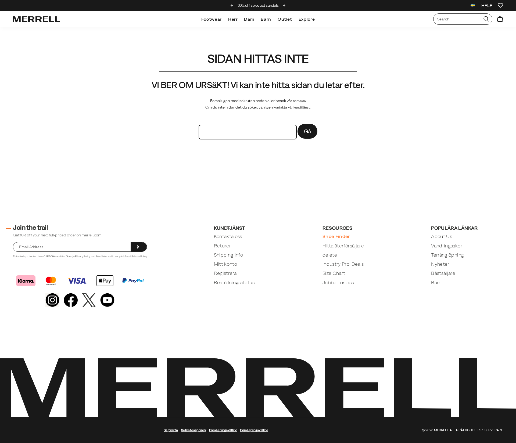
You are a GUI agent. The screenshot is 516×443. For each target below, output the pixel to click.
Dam (249, 19)
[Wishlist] (500, 5)
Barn (266, 19)
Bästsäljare (443, 273)
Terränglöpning (447, 255)
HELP (486, 5)
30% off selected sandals (258, 5)
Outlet (285, 19)
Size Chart (333, 273)
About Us (441, 236)
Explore (307, 19)
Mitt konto (225, 264)
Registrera (225, 273)
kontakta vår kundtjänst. (292, 107)
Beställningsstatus (234, 282)
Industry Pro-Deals (343, 264)
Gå (307, 131)
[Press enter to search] (486, 19)
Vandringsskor (446, 245)
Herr (233, 19)
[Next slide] (284, 5)
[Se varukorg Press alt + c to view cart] (500, 19)
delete (329, 255)
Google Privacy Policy (78, 256)
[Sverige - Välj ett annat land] (473, 6)
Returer (222, 245)
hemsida (299, 101)
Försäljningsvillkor (106, 256)
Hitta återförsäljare (343, 245)
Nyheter (440, 264)
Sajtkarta (171, 430)
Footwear (211, 19)
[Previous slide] (232, 5)
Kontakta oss (228, 236)
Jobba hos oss (338, 282)
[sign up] (139, 246)
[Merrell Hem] (36, 19)
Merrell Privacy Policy (135, 256)
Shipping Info (228, 255)
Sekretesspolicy (193, 430)
